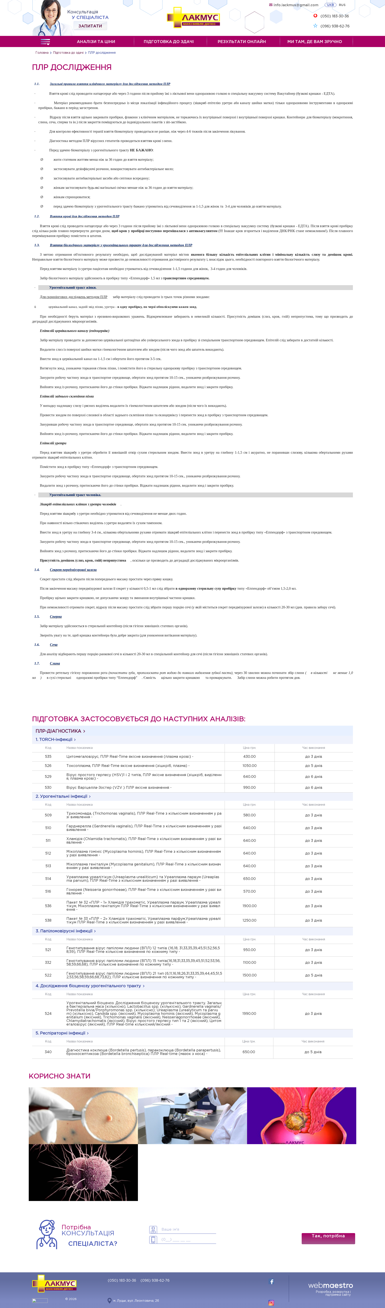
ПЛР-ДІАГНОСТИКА (58, 731)
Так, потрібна (328, 1235)
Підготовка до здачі (169, 41)
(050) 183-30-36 (335, 16)
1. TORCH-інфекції (54, 740)
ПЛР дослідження (102, 52)
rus (342, 4)
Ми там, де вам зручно (314, 41)
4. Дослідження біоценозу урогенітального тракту (88, 986)
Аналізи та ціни (96, 41)
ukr (330, 4)
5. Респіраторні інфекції (60, 1033)
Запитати (90, 25)
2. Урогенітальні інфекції (61, 796)
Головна (42, 52)
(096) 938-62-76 (335, 26)
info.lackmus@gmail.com (296, 5)
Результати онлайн (242, 41)
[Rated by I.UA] (40, 1302)
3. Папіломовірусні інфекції (64, 931)
